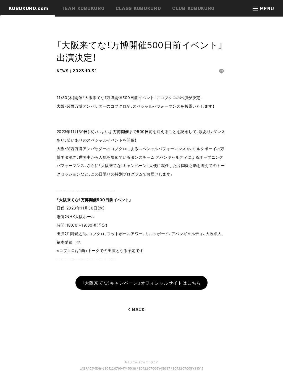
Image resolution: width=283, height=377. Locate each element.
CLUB (193, 8)
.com (28, 8)
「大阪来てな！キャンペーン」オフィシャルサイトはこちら (141, 282)
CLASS (138, 8)
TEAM (83, 8)
